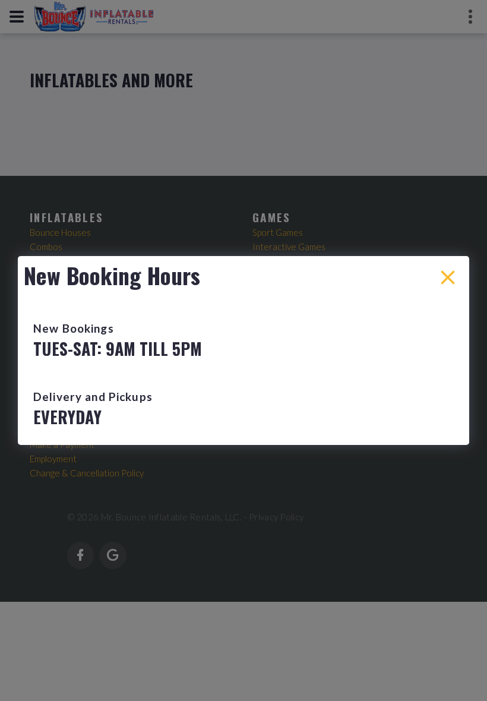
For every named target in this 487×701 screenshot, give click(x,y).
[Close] (447, 277)
